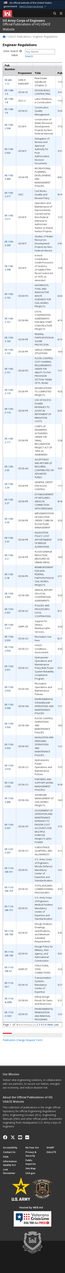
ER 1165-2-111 (9, 440)
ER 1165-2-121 (9, 370)
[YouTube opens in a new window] (20, 1137)
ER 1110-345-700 (9, 932)
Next (50, 1024)
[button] (33, 6)
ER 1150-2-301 (9, 610)
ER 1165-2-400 (9, 177)
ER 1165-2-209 (9, 243)
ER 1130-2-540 (9, 706)
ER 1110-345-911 (9, 870)
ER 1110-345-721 (9, 908)
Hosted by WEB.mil (31, 1207)
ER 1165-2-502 (9, 150)
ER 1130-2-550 (9, 688)
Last (56, 1024)
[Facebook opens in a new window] (5, 1137)
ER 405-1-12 (8, 81)
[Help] (20, 51)
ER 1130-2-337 (9, 826)
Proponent (25, 73)
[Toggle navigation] (59, 13)
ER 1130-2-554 (9, 648)
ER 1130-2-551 (9, 668)
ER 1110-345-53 (9, 969)
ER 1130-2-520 (9, 746)
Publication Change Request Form (22, 1040)
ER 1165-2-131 (9, 320)
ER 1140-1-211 (9, 626)
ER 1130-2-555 (9, 638)
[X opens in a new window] (13, 1137)
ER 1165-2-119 (9, 391)
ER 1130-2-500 (9, 784)
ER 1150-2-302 (9, 595)
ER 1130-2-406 (9, 800)
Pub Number (10, 67)
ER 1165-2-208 (9, 267)
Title (38, 73)
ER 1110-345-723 (9, 889)
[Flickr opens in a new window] (27, 1137)
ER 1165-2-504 (9, 126)
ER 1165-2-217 (9, 194)
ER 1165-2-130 (9, 339)
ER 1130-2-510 (9, 767)
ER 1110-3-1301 (9, 1014)
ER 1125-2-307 (9, 850)
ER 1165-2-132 (9, 295)
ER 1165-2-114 (9, 410)
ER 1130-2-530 (9, 725)
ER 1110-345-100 (9, 953)
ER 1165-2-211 (9, 217)
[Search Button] (53, 13)
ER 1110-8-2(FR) (9, 1000)
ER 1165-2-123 (9, 351)
